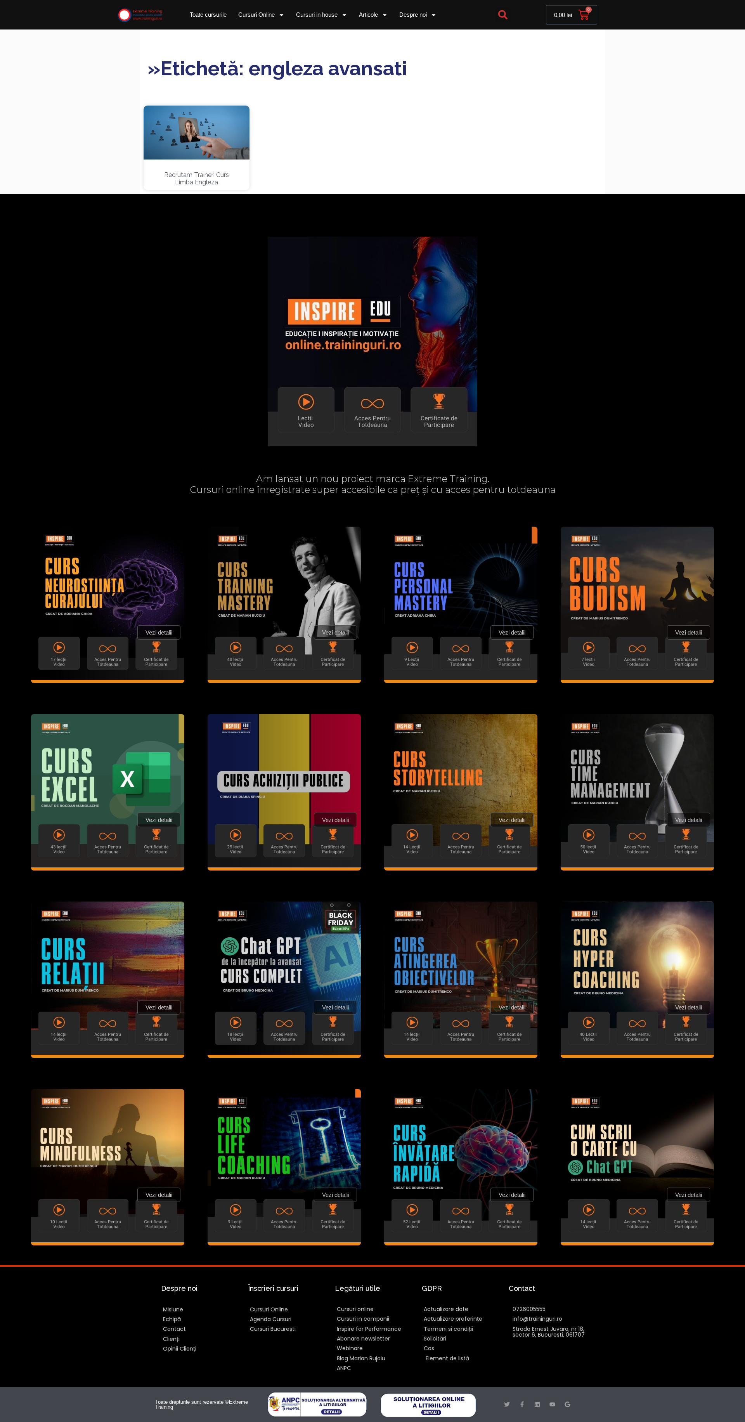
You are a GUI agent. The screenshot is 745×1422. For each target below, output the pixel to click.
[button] (503, 15)
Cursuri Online (256, 14)
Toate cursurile (208, 14)
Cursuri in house (317, 14)
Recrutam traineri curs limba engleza (196, 178)
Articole (368, 14)
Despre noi (413, 14)
